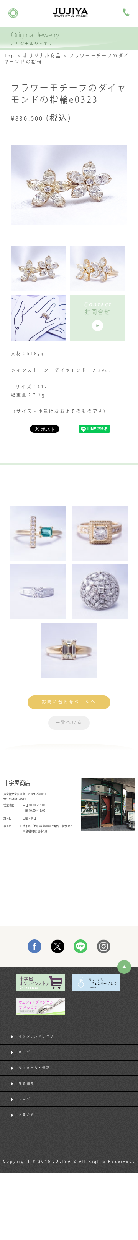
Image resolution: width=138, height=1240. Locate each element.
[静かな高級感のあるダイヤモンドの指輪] (38, 591)
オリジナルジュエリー (38, 1036)
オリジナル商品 (42, 56)
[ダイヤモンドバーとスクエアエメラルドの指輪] (38, 533)
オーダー (26, 1052)
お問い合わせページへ (69, 702)
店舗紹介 (26, 1083)
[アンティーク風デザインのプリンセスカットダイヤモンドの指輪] (100, 533)
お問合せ (26, 1115)
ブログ (25, 1099)
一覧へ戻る (69, 723)
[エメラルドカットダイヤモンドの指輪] (69, 650)
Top (9, 56)
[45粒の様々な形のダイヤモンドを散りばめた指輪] (100, 591)
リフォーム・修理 (34, 1068)
